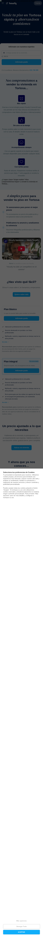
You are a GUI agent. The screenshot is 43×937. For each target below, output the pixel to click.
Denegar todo (21, 926)
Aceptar (21, 932)
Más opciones (21, 921)
